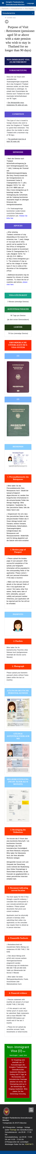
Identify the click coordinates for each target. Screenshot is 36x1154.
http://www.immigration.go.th (17, 190)
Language (30, 3)
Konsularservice (16, 9)
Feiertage (13, 1130)
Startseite (5, 9)
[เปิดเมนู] (4, 3)
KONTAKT (29, 1144)
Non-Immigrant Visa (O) (18, 1050)
